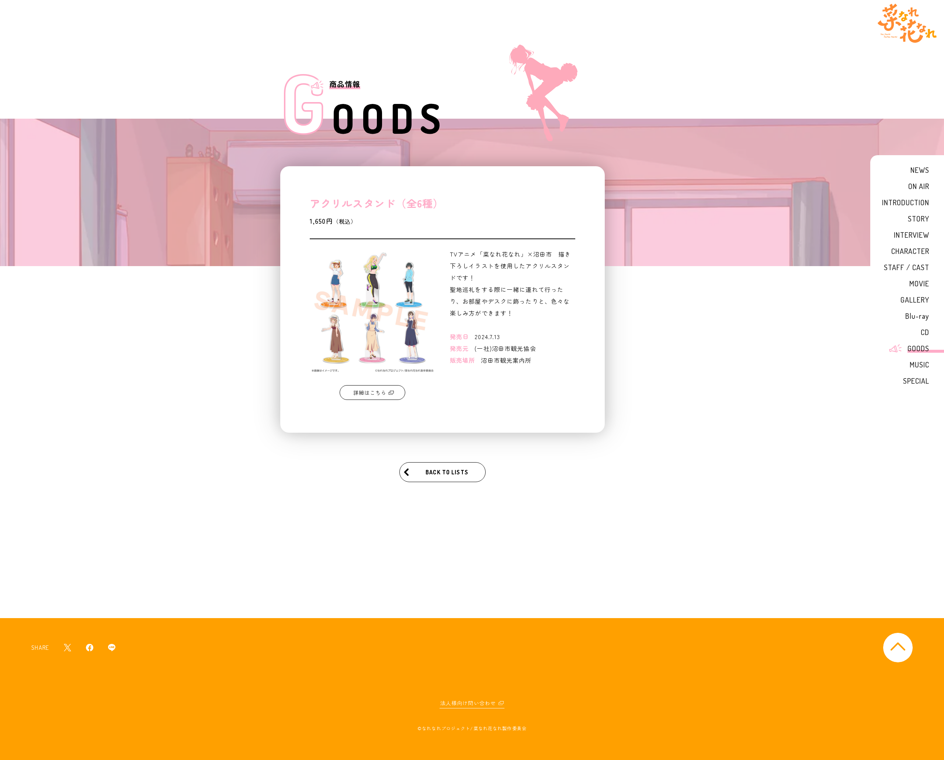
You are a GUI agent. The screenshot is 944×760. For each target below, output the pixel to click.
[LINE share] (111, 647)
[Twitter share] (67, 647)
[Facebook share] (89, 647)
